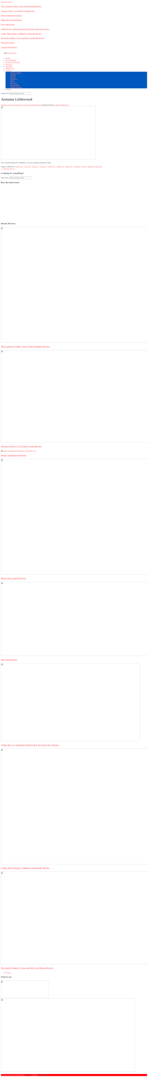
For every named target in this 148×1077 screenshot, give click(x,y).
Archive (8, 71)
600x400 (91, 167)
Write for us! (10, 69)
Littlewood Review (62, 105)
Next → (13, 169)
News (12, 81)
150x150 (27, 167)
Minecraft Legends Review (11, 20)
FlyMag (34, 1075)
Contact (8, 89)
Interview (13, 79)
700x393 (35, 167)
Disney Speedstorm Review (11, 16)
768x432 (43, 167)
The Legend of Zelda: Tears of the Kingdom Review (21, 6)
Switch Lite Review (13, 62)
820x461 (99, 167)
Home (8, 58)
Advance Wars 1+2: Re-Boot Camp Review (18, 11)
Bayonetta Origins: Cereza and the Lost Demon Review (22, 38)
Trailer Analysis (16, 87)
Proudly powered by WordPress (13, 1075)
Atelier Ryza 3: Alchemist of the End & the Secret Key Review (25, 29)
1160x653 (51, 167)
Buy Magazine (11, 60)
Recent (8, 972)
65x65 (84, 167)
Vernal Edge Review (9, 47)
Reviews (9, 64)
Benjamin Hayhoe (35, 105)
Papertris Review (7, 43)
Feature (13, 77)
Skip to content (6, 2)
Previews (13, 83)
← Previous (5, 169)
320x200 (77, 167)
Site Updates (14, 85)
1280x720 (19, 167)
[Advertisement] (70, 204)
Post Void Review (8, 25)
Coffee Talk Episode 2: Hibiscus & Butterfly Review (21, 34)
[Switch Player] (10, 53)
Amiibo (13, 75)
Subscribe (9, 66)
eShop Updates (15, 73)
